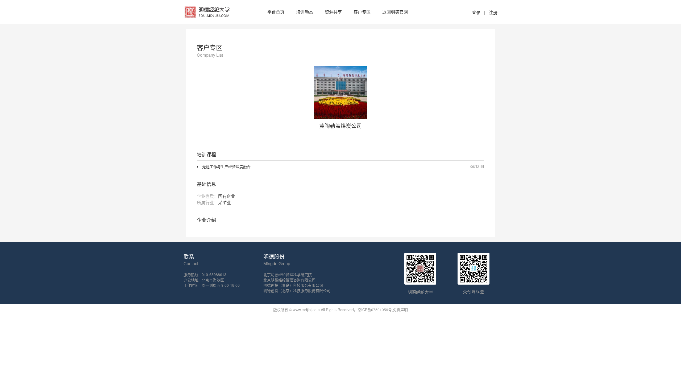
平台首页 (275, 12)
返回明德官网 (395, 12)
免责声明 (400, 309)
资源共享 (333, 12)
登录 (476, 12)
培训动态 (304, 12)
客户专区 (362, 12)
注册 (493, 12)
